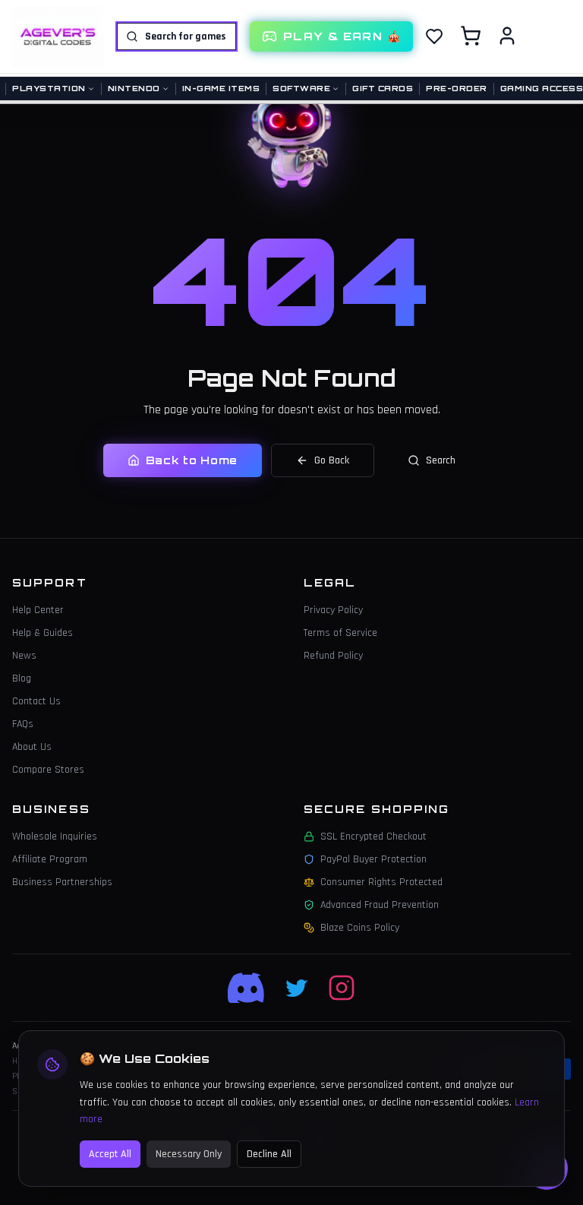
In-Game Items (221, 88)
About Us (32, 747)
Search (440, 460)
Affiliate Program (49, 859)
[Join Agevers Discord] (247, 988)
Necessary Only (189, 1154)
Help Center (38, 610)
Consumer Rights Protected (381, 882)
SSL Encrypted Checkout (373, 836)
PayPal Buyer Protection (373, 859)
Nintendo (134, 88)
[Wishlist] (434, 36)
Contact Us (36, 701)
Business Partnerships (62, 882)
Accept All (110, 1154)
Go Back (331, 460)
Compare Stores (48, 769)
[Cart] (470, 36)
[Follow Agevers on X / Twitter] (297, 988)
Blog (21, 678)
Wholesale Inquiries (54, 836)
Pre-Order (456, 88)
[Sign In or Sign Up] (507, 36)
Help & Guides (42, 633)
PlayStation (49, 88)
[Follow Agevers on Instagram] (341, 987)
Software (301, 88)
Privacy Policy (333, 610)
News (24, 656)
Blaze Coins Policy (359, 928)
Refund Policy (333, 656)
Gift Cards (382, 88)
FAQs (22, 724)
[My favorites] (434, 36)
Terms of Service (340, 633)
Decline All (269, 1154)
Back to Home (192, 460)
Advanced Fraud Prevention (379, 905)
